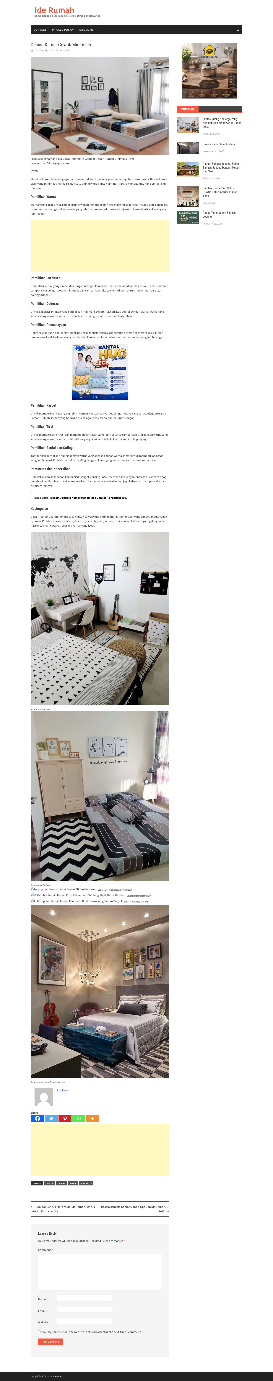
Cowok (49, 1183)
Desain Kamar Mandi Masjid (219, 144)
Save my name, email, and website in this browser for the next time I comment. (91, 1332)
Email (42, 1311)
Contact (39, 30)
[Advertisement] (100, 246)
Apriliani (64, 50)
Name (43, 1299)
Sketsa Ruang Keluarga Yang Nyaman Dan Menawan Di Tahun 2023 (222, 123)
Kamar (73, 1183)
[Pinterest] (65, 1118)
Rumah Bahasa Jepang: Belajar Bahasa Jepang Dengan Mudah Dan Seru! (221, 167)
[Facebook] (37, 1118)
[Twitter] (51, 1118)
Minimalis (86, 1183)
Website (43, 1322)
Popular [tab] (187, 109)
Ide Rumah (54, 10)
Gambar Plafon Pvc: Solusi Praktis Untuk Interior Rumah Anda (220, 192)
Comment (45, 1250)
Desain (61, 1183)
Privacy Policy (63, 30)
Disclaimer (87, 30)
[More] (92, 1118)
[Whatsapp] (78, 1118)
